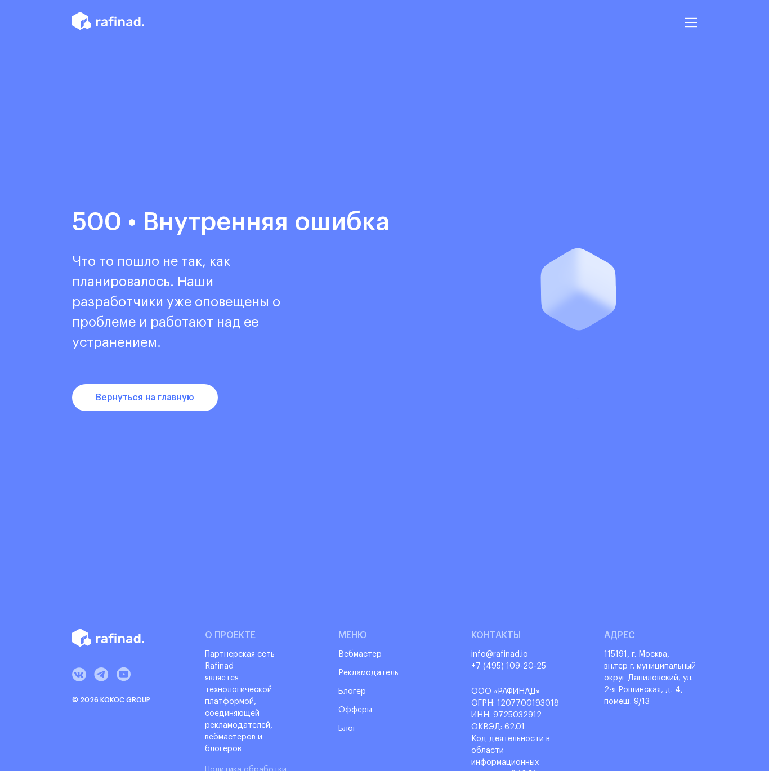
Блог (347, 729)
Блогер (352, 692)
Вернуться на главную (145, 397)
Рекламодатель (368, 673)
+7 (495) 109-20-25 (508, 666)
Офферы (355, 710)
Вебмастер (360, 654)
